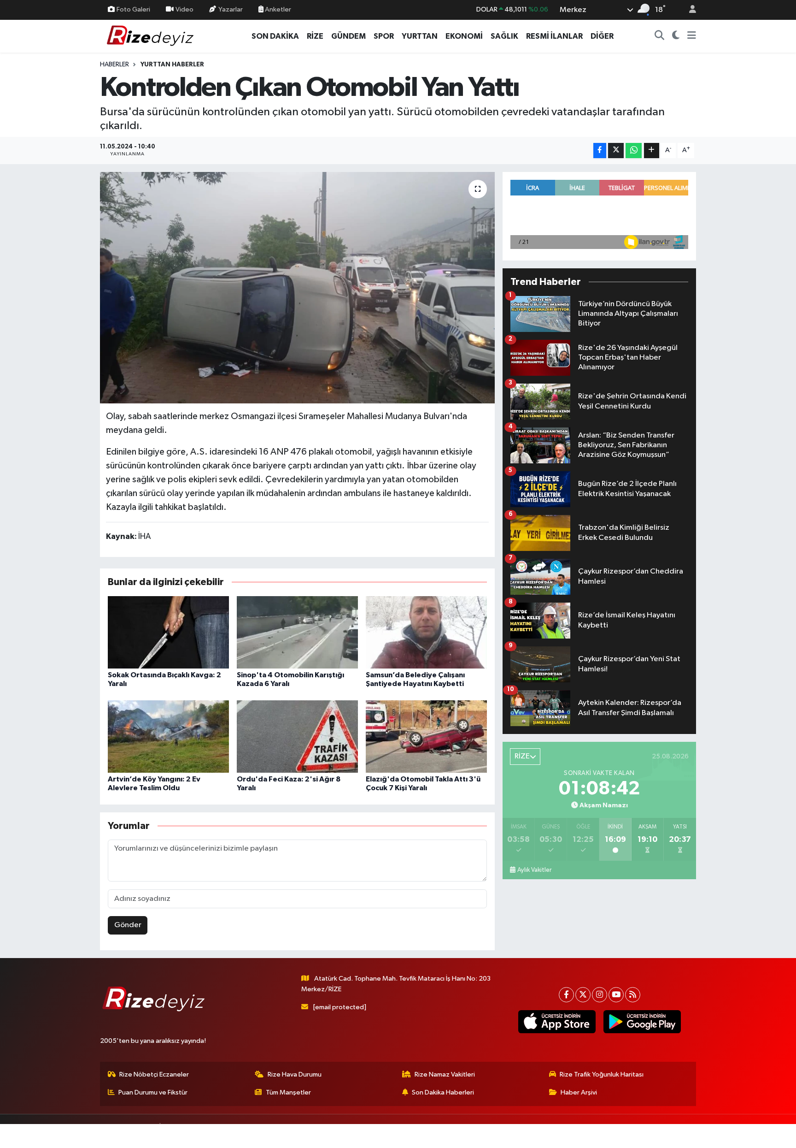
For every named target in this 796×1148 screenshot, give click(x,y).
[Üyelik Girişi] (688, 10)
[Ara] (659, 36)
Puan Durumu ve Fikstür (152, 1092)
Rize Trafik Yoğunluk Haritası (602, 1074)
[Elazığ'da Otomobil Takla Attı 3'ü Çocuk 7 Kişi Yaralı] (426, 736)
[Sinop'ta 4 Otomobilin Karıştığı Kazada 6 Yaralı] (297, 632)
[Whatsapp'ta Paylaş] (634, 150)
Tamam (688, 1134)
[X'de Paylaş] (616, 150)
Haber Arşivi (579, 1092)
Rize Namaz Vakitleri (445, 1074)
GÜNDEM (348, 36)
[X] (583, 994)
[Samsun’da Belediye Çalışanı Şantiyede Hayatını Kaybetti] (426, 632)
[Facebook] (566, 994)
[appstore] (556, 1021)
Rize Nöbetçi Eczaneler (154, 1074)
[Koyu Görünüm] (676, 36)
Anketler (277, 9)
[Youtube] (616, 994)
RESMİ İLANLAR (554, 36)
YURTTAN (420, 36)
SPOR (384, 36)
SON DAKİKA (275, 36)
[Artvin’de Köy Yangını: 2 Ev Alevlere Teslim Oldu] (168, 736)
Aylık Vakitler (534, 870)
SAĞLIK (504, 36)
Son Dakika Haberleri (443, 1092)
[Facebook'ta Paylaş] (599, 150)
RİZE (315, 36)
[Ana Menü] (691, 36)
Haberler (114, 64)
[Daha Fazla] (651, 150)
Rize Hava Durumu (295, 1074)
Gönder (127, 925)
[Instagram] (599, 994)
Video (184, 9)
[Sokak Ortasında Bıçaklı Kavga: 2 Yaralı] (168, 632)
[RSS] (632, 994)
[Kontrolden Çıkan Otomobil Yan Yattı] (297, 287)
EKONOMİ (464, 36)
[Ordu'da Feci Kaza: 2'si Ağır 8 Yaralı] (297, 736)
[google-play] (642, 1021)
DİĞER (602, 36)
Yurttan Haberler (172, 64)
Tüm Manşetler (288, 1092)
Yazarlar (230, 9)
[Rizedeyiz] (151, 35)
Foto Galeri (133, 9)
